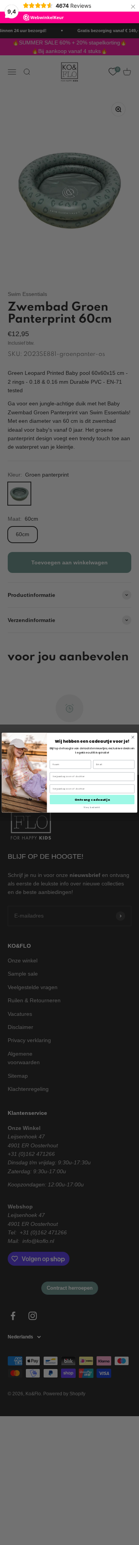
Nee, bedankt (92, 807)
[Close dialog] (133, 737)
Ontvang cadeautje (92, 799)
